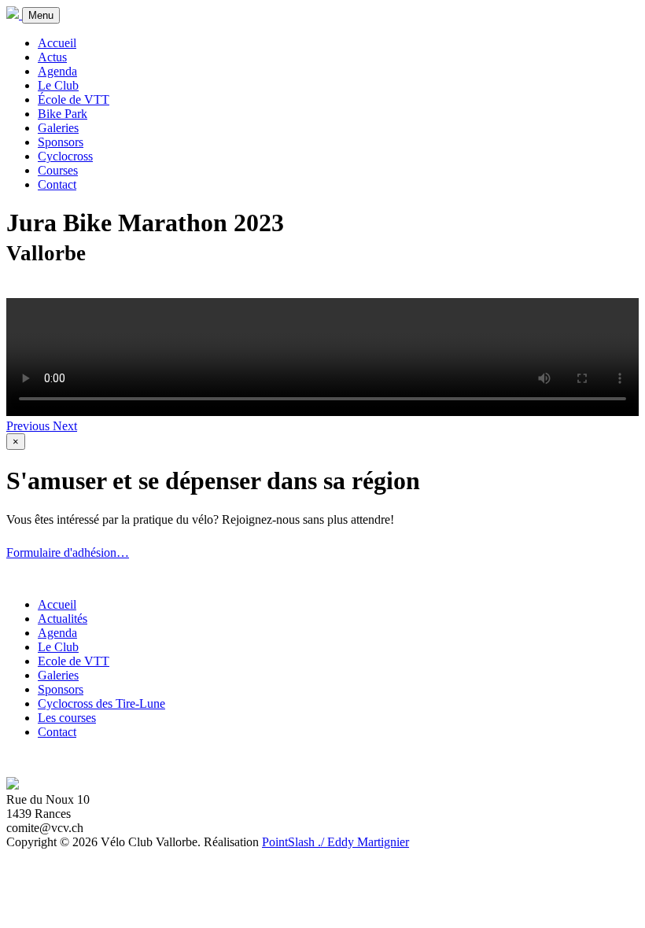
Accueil (57, 43)
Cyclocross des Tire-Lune (101, 703)
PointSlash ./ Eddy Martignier (335, 842)
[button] (29, 426)
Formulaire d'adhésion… (67, 552)
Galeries (58, 127)
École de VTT (73, 99)
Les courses (67, 717)
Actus (52, 57)
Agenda (57, 71)
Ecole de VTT (73, 661)
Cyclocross (65, 156)
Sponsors (60, 142)
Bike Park (62, 113)
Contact (57, 184)
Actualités (62, 618)
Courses (58, 170)
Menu (40, 15)
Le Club (58, 85)
